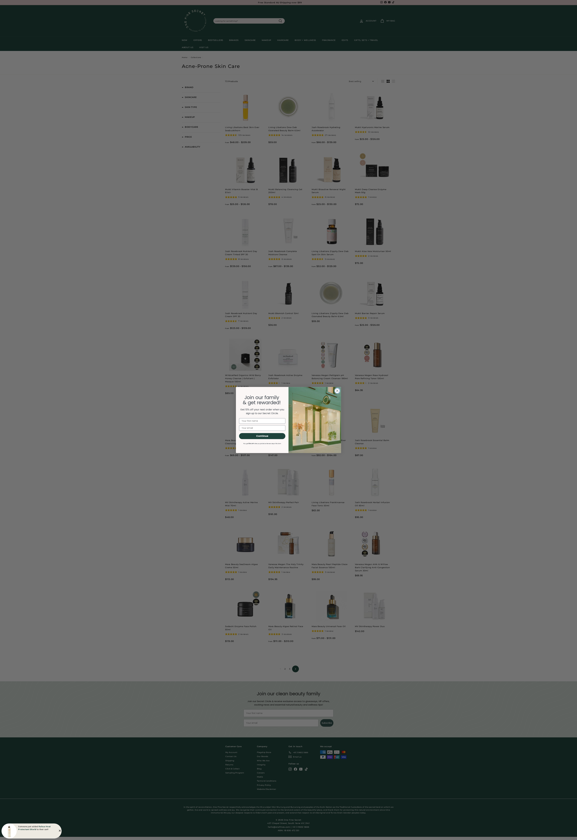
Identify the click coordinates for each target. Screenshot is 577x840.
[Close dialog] (337, 390)
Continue (262, 436)
